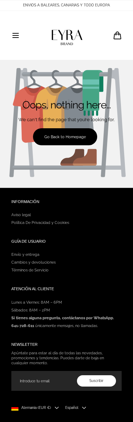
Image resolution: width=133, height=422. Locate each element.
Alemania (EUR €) (36, 408)
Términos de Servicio (30, 270)
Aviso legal (21, 214)
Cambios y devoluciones (33, 262)
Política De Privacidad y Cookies (40, 222)
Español (71, 408)
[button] (15, 35)
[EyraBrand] (67, 35)
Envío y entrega (25, 254)
